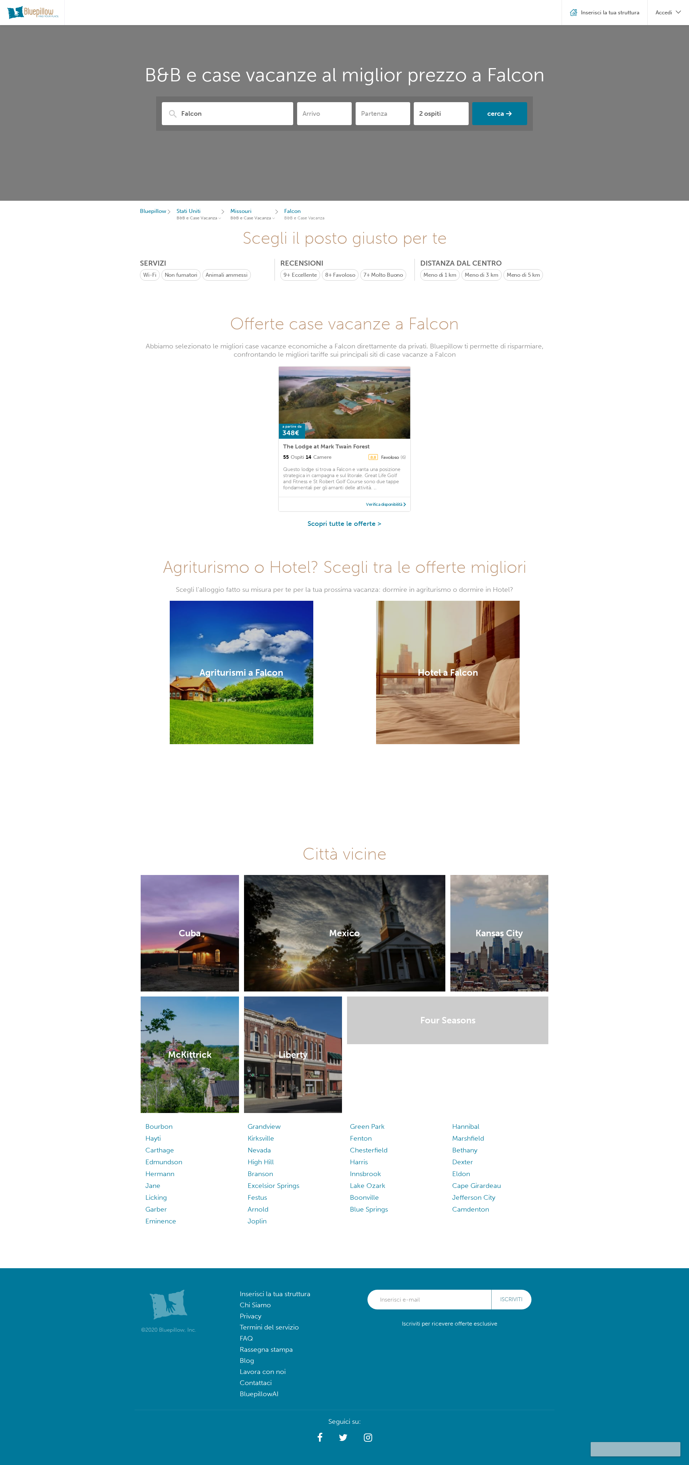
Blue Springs (369, 1209)
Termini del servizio (269, 1327)
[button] (320, 1437)
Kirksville (261, 1138)
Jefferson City (473, 1197)
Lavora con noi (263, 1372)
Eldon (461, 1174)
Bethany (464, 1150)
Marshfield (468, 1138)
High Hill (261, 1162)
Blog (247, 1360)
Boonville (364, 1197)
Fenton (361, 1138)
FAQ (246, 1338)
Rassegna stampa (266, 1349)
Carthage (159, 1150)
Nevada (259, 1150)
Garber (156, 1209)
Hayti (153, 1138)
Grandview (264, 1126)
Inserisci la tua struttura (275, 1294)
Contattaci (256, 1383)
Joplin (257, 1221)
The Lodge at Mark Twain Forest (326, 446)
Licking (156, 1197)
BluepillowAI (259, 1394)
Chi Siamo (255, 1305)
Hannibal (465, 1126)
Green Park (367, 1126)
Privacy (250, 1316)
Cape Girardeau (476, 1185)
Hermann (159, 1174)
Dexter (462, 1162)
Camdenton (470, 1209)
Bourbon (159, 1126)
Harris (359, 1162)
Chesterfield (369, 1150)
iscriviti (511, 1299)
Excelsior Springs (273, 1185)
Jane (152, 1185)
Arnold (258, 1209)
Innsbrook (365, 1174)
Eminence (160, 1221)
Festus (257, 1197)
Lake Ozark (367, 1185)
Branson (260, 1174)
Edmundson (163, 1162)
